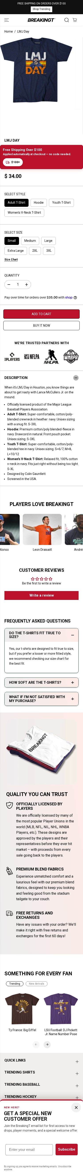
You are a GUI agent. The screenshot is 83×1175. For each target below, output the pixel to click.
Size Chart (11, 259)
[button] (7, 20)
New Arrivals (36, 983)
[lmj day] (36, 70)
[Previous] (36, 1044)
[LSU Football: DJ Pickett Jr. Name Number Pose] (61, 1009)
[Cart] (75, 20)
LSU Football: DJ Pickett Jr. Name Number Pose (60, 1032)
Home (8, 31)
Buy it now (41, 325)
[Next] (47, 1044)
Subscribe (66, 1149)
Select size (13, 232)
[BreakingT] (41, 20)
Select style (14, 194)
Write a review (41, 595)
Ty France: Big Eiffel (22, 1030)
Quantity (11, 275)
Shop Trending (41, 9)
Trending (14, 983)
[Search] (67, 20)
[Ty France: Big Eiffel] (22, 1009)
